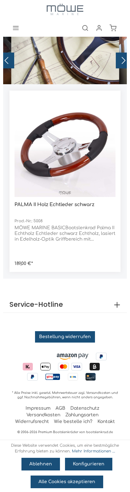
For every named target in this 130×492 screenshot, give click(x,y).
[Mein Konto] (99, 28)
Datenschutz (84, 408)
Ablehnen (40, 464)
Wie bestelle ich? (73, 421)
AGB (60, 408)
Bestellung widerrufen (65, 336)
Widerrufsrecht (32, 421)
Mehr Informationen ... (93, 451)
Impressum (38, 408)
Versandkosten (98, 392)
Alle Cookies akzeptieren (66, 481)
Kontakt (106, 421)
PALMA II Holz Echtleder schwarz (54, 204)
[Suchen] (85, 28)
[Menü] (15, 28)
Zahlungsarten (81, 415)
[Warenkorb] (113, 28)
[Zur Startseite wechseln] (65, 9)
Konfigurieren (88, 464)
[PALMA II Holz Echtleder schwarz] (65, 146)
